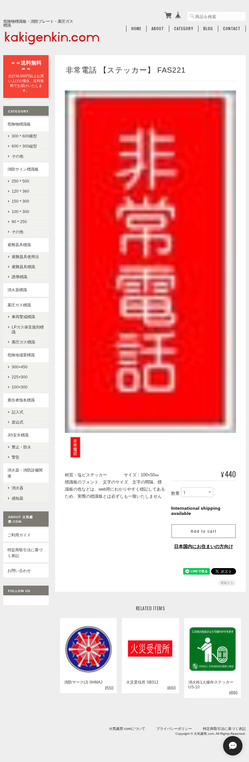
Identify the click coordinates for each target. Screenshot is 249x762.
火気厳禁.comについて (127, 729)
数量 (175, 493)
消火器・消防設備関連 (24, 473)
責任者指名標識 (21, 400)
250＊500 (20, 181)
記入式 (17, 412)
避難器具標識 (19, 245)
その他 (17, 156)
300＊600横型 (24, 136)
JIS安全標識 (18, 435)
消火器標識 (17, 290)
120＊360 (20, 191)
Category (183, 28)
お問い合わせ (19, 570)
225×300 (20, 377)
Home (136, 28)
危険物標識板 (19, 124)
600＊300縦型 (24, 146)
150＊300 (20, 201)
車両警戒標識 (23, 317)
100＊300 (20, 211)
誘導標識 (19, 277)
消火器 (17, 488)
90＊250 (19, 222)
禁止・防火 (21, 447)
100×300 (20, 387)
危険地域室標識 (21, 355)
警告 (15, 457)
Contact (232, 28)
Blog (208, 28)
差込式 (17, 422)
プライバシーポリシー (174, 729)
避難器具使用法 (25, 257)
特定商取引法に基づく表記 (24, 553)
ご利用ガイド (19, 535)
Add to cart (204, 531)
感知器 (17, 498)
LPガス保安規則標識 (28, 329)
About (157, 28)
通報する (226, 583)
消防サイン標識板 (23, 169)
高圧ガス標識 (19, 305)
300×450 (20, 367)
